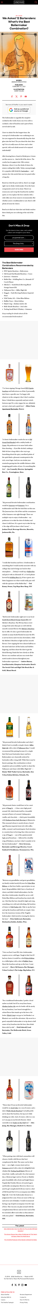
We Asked (19, 15)
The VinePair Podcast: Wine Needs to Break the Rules (20, 1240)
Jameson (12, 506)
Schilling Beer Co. (16, 577)
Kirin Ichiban (29, 958)
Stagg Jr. (10, 808)
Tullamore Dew (23, 748)
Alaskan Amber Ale (8, 1006)
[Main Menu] (2, 2)
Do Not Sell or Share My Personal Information (19, 1279)
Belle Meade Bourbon (14, 1111)
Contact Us (23, 1297)
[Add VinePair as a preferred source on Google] (19, 109)
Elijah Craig (11, 1015)
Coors (4, 445)
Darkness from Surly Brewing (16, 820)
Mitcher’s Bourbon (28, 629)
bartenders (25, 171)
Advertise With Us (6, 1297)
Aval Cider (14, 1108)
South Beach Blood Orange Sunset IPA (15, 620)
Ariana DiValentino (19, 82)
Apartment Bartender (10, 409)
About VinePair (5, 1294)
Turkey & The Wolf (19, 1123)
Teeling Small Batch (17, 1171)
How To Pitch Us (24, 1300)
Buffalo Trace (28, 961)
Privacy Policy (24, 1302)
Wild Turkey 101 (15, 907)
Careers (3, 1300)
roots (14, 162)
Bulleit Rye (31, 572)
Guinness (21, 506)
